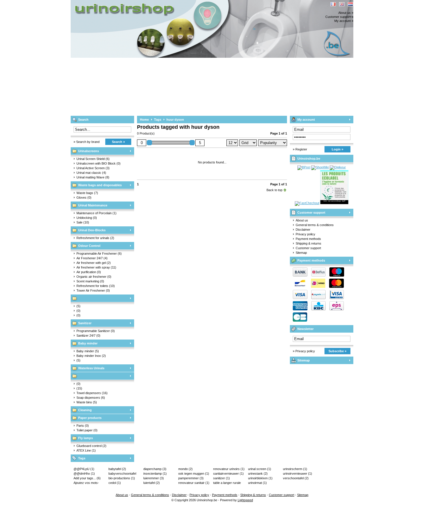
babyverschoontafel (122, 474)
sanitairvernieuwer (228, 473)
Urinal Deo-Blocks (92, 230)
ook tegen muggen (193, 473)
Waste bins (86, 402)
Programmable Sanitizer (95, 331)
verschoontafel (296, 478)
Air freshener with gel (93, 262)
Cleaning (85, 410)
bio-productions (121, 478)
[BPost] (303, 167)
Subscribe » (337, 351)
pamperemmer (191, 478)
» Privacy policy (304, 351)
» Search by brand (87, 141)
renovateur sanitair (193, 482)
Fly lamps (85, 438)
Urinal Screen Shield (93, 159)
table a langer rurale (227, 483)
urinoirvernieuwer (297, 473)
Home (144, 119)
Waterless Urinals (91, 368)
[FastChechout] (307, 203)
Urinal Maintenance (92, 205)
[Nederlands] (350, 4)
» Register (300, 149)
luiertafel (151, 482)
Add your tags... (87, 478)
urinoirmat (257, 482)
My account (306, 119)
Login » (337, 149)
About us (302, 220)
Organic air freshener (93, 276)
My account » (343, 21)
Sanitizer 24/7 (88, 335)
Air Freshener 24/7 (92, 258)
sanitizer (221, 478)
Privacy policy (305, 234)
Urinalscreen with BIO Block (98, 163)
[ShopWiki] (320, 167)
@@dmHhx (84, 473)
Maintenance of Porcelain (96, 213)
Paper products (90, 418)
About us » (345, 12)
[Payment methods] (317, 298)
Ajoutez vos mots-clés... (86, 483)
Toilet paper (86, 430)
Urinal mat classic (91, 172)
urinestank (258, 473)
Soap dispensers (90, 397)
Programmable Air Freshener (99, 253)
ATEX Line (86, 450)
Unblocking (86, 217)
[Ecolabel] (334, 203)
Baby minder (87, 343)
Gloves (83, 197)
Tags (81, 458)
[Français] (333, 4)
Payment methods (308, 239)
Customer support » (339, 16)
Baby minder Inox (91, 355)
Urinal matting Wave (92, 177)
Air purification (88, 272)
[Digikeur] (338, 167)
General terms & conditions (315, 225)
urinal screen (259, 469)
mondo (185, 469)
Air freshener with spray (96, 267)
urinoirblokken (260, 478)
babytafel (117, 469)
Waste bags (87, 193)
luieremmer (153, 478)
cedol (114, 482)
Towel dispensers (92, 393)
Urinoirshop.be (147, 2)
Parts (82, 425)
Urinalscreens (88, 151)
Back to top (274, 190)
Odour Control (89, 245)
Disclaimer (303, 229)
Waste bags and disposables (100, 185)
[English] (342, 4)
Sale (82, 222)
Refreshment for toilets (95, 286)
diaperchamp (154, 469)
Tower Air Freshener (93, 290)
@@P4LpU (84, 469)
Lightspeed (245, 500)
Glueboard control (91, 446)
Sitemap (301, 252)
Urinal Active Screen (93, 168)
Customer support (311, 212)
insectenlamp (155, 473)
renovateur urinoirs (229, 469)
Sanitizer (84, 323)
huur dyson (175, 119)
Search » (118, 141)
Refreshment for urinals (95, 238)
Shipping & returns (308, 243)
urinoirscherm (295, 469)
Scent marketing (90, 281)
